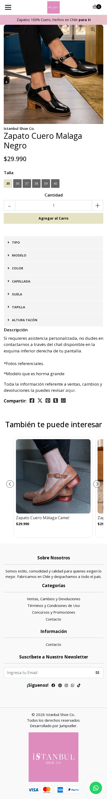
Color (17, 268)
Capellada (21, 281)
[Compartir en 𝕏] (40, 400)
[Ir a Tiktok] (78, 686)
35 (8, 183)
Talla (8, 172)
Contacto (53, 619)
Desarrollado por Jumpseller (53, 725)
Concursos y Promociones (53, 612)
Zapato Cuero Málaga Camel (42, 517)
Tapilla (18, 307)
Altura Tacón (24, 320)
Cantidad (54, 195)
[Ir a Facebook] (53, 686)
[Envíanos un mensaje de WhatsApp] (96, 788)
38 (36, 183)
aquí (70, 390)
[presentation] (10, 484)
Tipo (16, 242)
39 (46, 183)
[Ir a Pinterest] (60, 686)
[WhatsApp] (72, 686)
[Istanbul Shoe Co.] (53, 7)
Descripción (16, 330)
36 (17, 183)
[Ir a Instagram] (66, 686)
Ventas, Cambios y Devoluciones (53, 598)
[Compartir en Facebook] (32, 400)
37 (27, 183)
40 (55, 183)
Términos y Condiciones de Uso (53, 605)
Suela (17, 294)
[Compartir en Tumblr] (55, 400)
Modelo (19, 255)
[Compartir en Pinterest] (48, 400)
